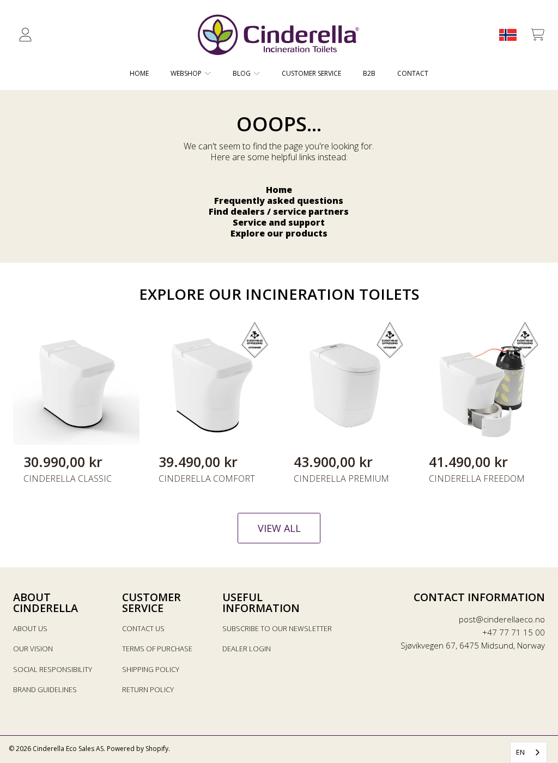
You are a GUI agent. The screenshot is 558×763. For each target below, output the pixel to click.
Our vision (33, 648)
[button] (537, 35)
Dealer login (246, 648)
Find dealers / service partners (279, 211)
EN (520, 752)
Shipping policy (150, 669)
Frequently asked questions (278, 201)
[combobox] (528, 752)
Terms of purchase (157, 648)
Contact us (143, 628)
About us (30, 628)
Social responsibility (52, 669)
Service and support (279, 222)
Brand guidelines (45, 689)
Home (279, 190)
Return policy (148, 689)
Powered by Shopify (137, 748)
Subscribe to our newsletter (277, 628)
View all (279, 528)
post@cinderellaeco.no (502, 619)
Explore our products (279, 233)
